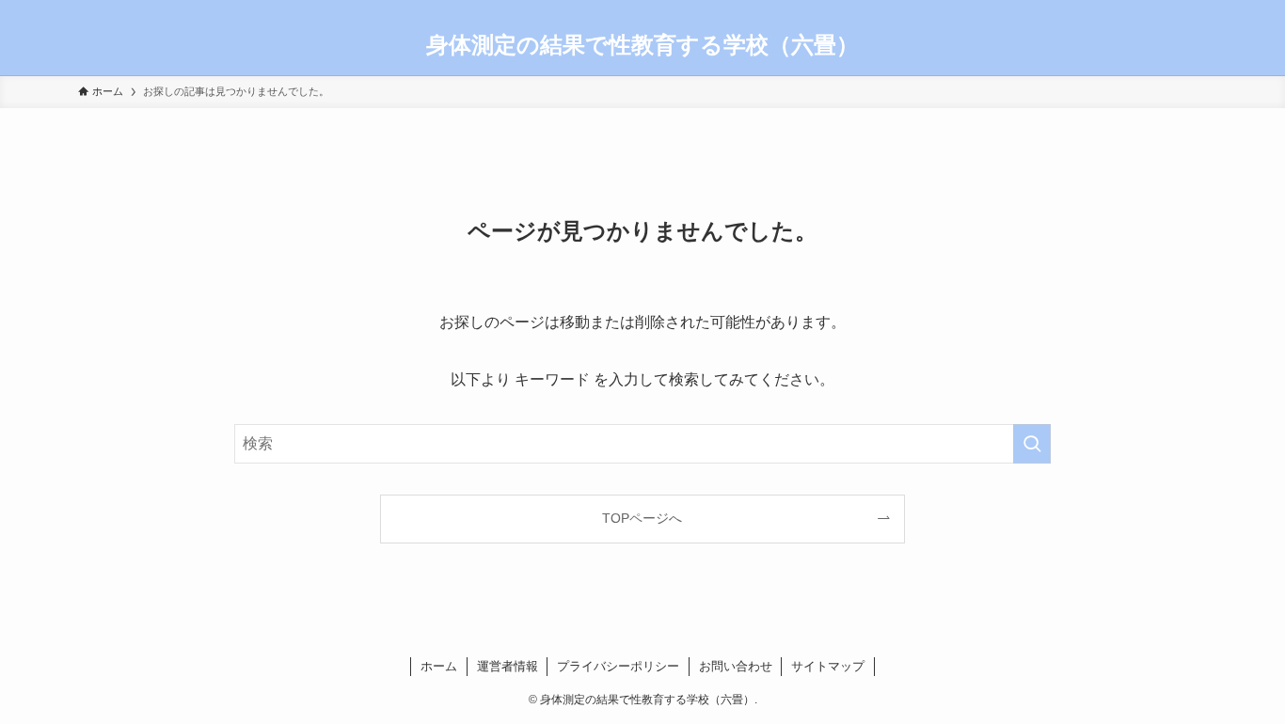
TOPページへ (642, 518)
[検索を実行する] (1032, 444)
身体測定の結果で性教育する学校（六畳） (642, 45)
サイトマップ (828, 666)
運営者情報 (507, 666)
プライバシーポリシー (618, 666)
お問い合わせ (735, 666)
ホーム (438, 666)
